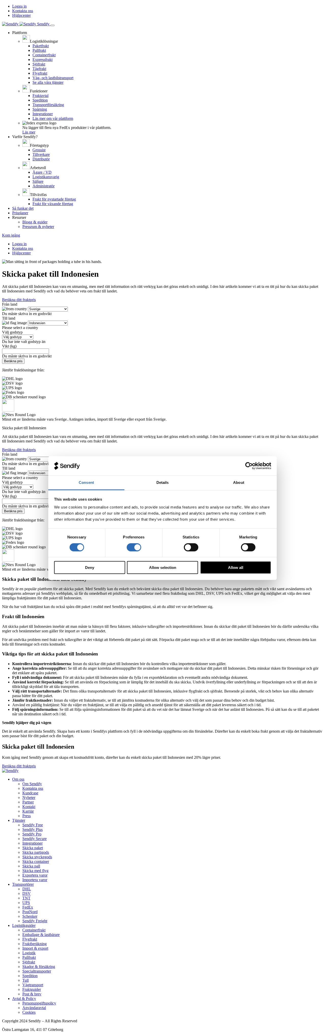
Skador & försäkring (38, 966)
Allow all (235, 567)
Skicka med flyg (35, 870)
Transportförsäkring (48, 105)
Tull (25, 980)
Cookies (29, 1012)
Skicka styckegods (37, 857)
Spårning (39, 109)
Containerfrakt (44, 55)
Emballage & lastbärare (41, 934)
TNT (26, 898)
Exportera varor (34, 875)
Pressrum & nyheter (38, 226)
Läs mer (28, 132)
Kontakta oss (22, 11)
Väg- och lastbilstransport (52, 78)
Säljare (37, 181)
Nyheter (28, 797)
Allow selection (162, 567)
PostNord (30, 912)
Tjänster (18, 820)
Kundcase (30, 793)
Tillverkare (41, 154)
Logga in (19, 6)
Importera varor (34, 880)
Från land (9, 304)
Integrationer (42, 114)
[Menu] (53, 25)
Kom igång (11, 235)
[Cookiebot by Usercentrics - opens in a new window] (249, 466)
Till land (8, 318)
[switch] (134, 547)
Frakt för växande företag (52, 204)
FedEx (27, 907)
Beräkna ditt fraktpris (19, 300)
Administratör (43, 186)
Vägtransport (32, 985)
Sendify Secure (34, 838)
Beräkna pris (13, 361)
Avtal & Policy (24, 998)
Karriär (28, 811)
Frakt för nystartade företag (54, 199)
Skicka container (35, 861)
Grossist (38, 150)
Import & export (35, 948)
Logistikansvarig (45, 177)
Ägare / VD (42, 172)
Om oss (18, 779)
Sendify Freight (34, 921)
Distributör (41, 159)
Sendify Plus (32, 829)
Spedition (40, 100)
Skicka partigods (35, 852)
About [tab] (238, 482)
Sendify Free (32, 825)
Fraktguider (31, 989)
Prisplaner (20, 213)
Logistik (29, 953)
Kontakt (28, 806)
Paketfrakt (40, 46)
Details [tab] (162, 482)
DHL (26, 889)
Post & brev (31, 994)
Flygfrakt (39, 73)
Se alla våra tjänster (47, 82)
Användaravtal (34, 1008)
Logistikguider (24, 925)
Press (26, 816)
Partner (28, 802)
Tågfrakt (39, 69)
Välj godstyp (12, 332)
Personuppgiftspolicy (39, 1003)
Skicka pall (31, 866)
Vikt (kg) (9, 346)
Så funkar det (23, 208)
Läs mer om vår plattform (52, 118)
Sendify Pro (31, 834)
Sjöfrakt (38, 64)
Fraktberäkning (34, 944)
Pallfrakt (39, 50)
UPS (26, 902)
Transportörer (23, 884)
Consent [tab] (86, 482)
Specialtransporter (36, 971)
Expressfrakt (42, 59)
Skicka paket (32, 848)
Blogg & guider (34, 222)
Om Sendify (32, 784)
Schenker (29, 916)
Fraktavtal (40, 95)
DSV (26, 893)
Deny (89, 567)
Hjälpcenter (21, 15)
